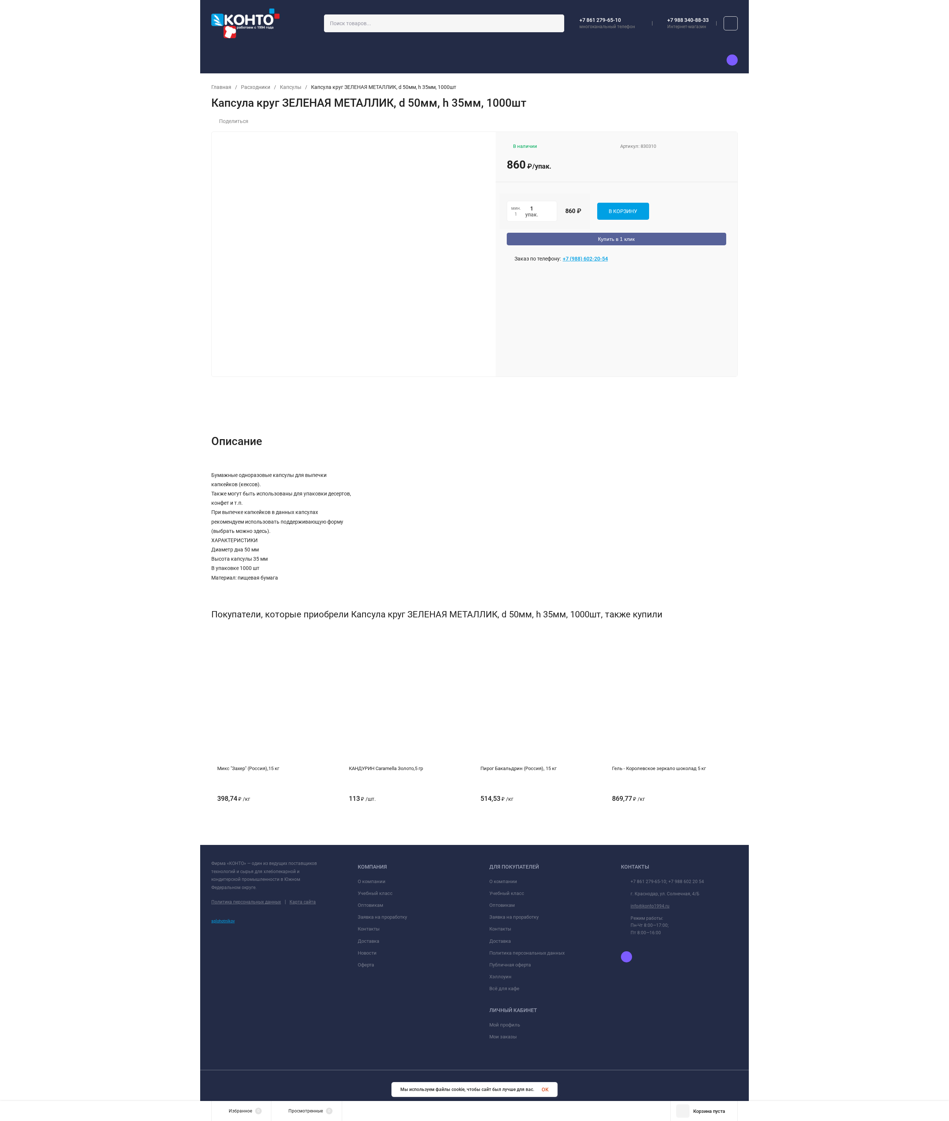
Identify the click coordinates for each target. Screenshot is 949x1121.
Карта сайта (303, 902)
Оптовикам (370, 905)
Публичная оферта (510, 965)
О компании (372, 881)
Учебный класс (375, 893)
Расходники (255, 87)
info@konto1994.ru (650, 906)
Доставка (368, 941)
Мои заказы (503, 1036)
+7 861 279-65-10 (600, 20)
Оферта (366, 965)
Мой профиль (504, 1025)
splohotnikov (223, 921)
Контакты (369, 929)
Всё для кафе (504, 988)
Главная (221, 87)
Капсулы (290, 87)
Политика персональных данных (246, 902)
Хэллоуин (500, 976)
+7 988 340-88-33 (688, 20)
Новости (367, 953)
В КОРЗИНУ (623, 211)
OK (545, 1089)
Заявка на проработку (382, 917)
